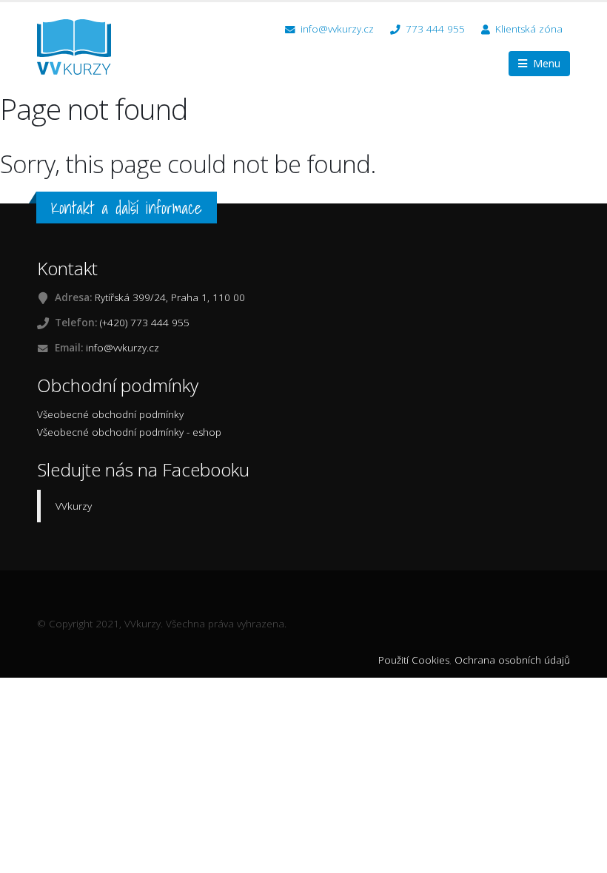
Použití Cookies (413, 660)
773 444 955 (434, 29)
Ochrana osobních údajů (512, 660)
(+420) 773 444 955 (145, 322)
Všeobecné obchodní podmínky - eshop (129, 432)
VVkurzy (74, 506)
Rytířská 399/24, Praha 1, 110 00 (170, 297)
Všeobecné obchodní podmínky (110, 414)
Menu (543, 63)
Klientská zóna (529, 29)
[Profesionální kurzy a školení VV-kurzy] (79, 45)
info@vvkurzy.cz (336, 29)
